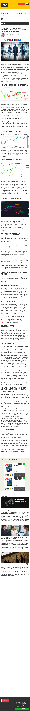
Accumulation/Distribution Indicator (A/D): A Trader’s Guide (15, 564)
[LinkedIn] (8, 40)
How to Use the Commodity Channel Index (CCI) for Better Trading (14, 537)
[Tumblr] (13, 40)
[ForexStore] (4, 5)
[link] (14, 470)
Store (22, 4)
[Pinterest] (10, 40)
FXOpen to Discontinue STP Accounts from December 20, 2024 (14, 509)
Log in (2, 706)
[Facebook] (2, 40)
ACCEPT (22, 709)
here (23, 706)
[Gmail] (16, 40)
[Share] (19, 40)
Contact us (4, 704)
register (3, 708)
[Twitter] (5, 40)
